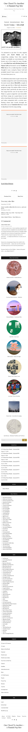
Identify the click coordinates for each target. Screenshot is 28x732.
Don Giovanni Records (7, 578)
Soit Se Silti (5, 624)
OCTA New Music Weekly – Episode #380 (10, 457)
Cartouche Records (7, 572)
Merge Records (6, 606)
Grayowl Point (6, 514)
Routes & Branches (7, 536)
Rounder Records (6, 616)
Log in (2, 702)
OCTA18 (8, 716)
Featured (6, 22)
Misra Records (6, 608)
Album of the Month (5, 649)
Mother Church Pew (7, 522)
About (3, 716)
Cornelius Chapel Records (8, 575)
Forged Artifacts (6, 588)
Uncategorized (4, 689)
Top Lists (24, 716)
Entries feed (3, 704)
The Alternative (6, 544)
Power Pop (3, 680)
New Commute (6, 524)
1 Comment (18, 27)
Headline (3, 666)
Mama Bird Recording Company (10, 603)
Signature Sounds (6, 619)
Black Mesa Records (7, 566)
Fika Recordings (6, 583)
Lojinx (4, 599)
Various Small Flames (7, 549)
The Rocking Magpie (7, 547)
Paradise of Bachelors (7, 613)
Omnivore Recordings (7, 611)
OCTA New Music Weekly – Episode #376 (10, 473)
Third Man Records (7, 627)
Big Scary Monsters (7, 563)
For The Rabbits (6, 511)
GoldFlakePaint (6, 513)
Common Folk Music (7, 505)
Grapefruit (5, 591)
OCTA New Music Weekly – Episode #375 (10, 477)
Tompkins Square (6, 628)
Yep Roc (4, 632)
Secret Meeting (6, 539)
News (22, 22)
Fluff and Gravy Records (8, 586)
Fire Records (5, 585)
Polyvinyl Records (6, 614)
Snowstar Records (7, 622)
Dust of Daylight (6, 508)
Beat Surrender (6, 503)
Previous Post (7, 196)
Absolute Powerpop (7, 497)
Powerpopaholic (6, 532)
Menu (4, 16)
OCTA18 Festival (5, 675)
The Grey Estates (6, 546)
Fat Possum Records (7, 580)
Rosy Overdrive (6, 535)
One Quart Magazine (7, 527)
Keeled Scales (6, 596)
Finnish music (4, 654)
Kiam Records (6, 597)
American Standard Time (8, 500)
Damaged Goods (6, 577)
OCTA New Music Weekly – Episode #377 (10, 469)
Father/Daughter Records (8, 581)
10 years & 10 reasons (6, 643)
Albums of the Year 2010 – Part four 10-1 (12, 213)
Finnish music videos (5, 657)
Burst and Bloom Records (8, 569)
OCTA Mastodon (6, 525)
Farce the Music (6, 510)
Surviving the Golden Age (8, 543)
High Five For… (6, 516)
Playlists (14, 716)
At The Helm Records (7, 560)
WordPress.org (4, 710)
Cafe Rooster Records (7, 570)
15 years (3, 646)
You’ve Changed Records (8, 633)
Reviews (3, 683)
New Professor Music (7, 610)
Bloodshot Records (7, 567)
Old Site (9, 718)
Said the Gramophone (7, 538)
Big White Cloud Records (8, 564)
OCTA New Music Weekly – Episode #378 (10, 465)
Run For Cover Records (8, 617)
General (3, 663)
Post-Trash (5, 530)
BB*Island (5, 561)
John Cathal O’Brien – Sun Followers (11, 217)
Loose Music (5, 600)
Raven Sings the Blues (7, 533)
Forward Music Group (7, 589)
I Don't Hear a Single (7, 519)
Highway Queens (6, 517)
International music (15, 22)
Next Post (20, 196)
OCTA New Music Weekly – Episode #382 (10, 449)
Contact (4, 718)
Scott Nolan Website (7, 183)
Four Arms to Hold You (6, 660)
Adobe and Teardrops (7, 499)
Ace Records (5, 558)
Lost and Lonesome (7, 602)
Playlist (2, 678)
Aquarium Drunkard (7, 502)
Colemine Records (7, 574)
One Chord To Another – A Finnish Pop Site (14, 4)
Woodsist (5, 630)
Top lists (3, 686)
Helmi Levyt (5, 592)
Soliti (4, 625)
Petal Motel (5, 528)
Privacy (18, 716)
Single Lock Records (7, 621)
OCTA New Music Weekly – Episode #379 (10, 461)
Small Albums (5, 541)
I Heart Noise (5, 521)
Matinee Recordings (7, 605)
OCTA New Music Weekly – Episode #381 (10, 453)
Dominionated (6, 507)
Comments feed (4, 707)
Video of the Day (5, 692)
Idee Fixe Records (6, 594)
